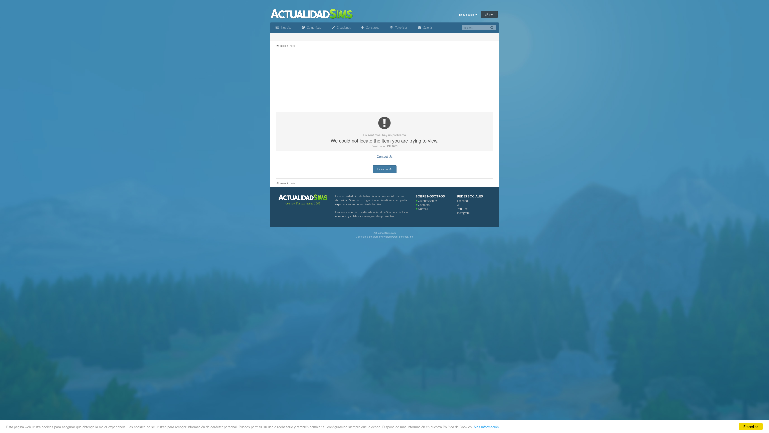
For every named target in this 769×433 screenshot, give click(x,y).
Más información (486, 426)
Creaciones (343, 27)
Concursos (372, 27)
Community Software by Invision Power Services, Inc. (384, 236)
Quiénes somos (427, 200)
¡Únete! (489, 14)
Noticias (285, 27)
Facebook (463, 200)
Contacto (424, 204)
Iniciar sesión (466, 14)
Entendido (750, 426)
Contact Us (385, 156)
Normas (423, 208)
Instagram (463, 212)
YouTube (462, 208)
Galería (427, 27)
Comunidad (313, 27)
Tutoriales (401, 27)
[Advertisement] (384, 81)
